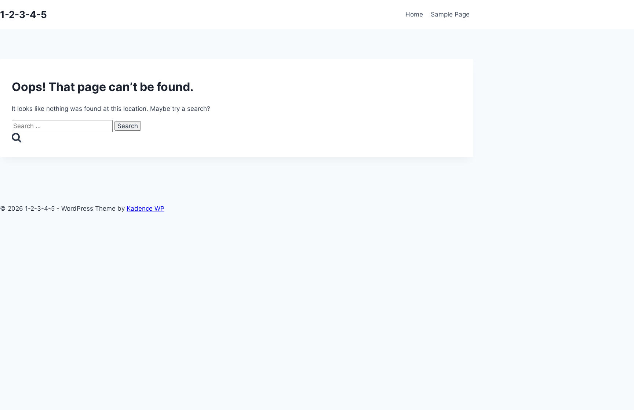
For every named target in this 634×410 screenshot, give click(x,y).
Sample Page (450, 14)
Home (414, 14)
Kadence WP (145, 208)
